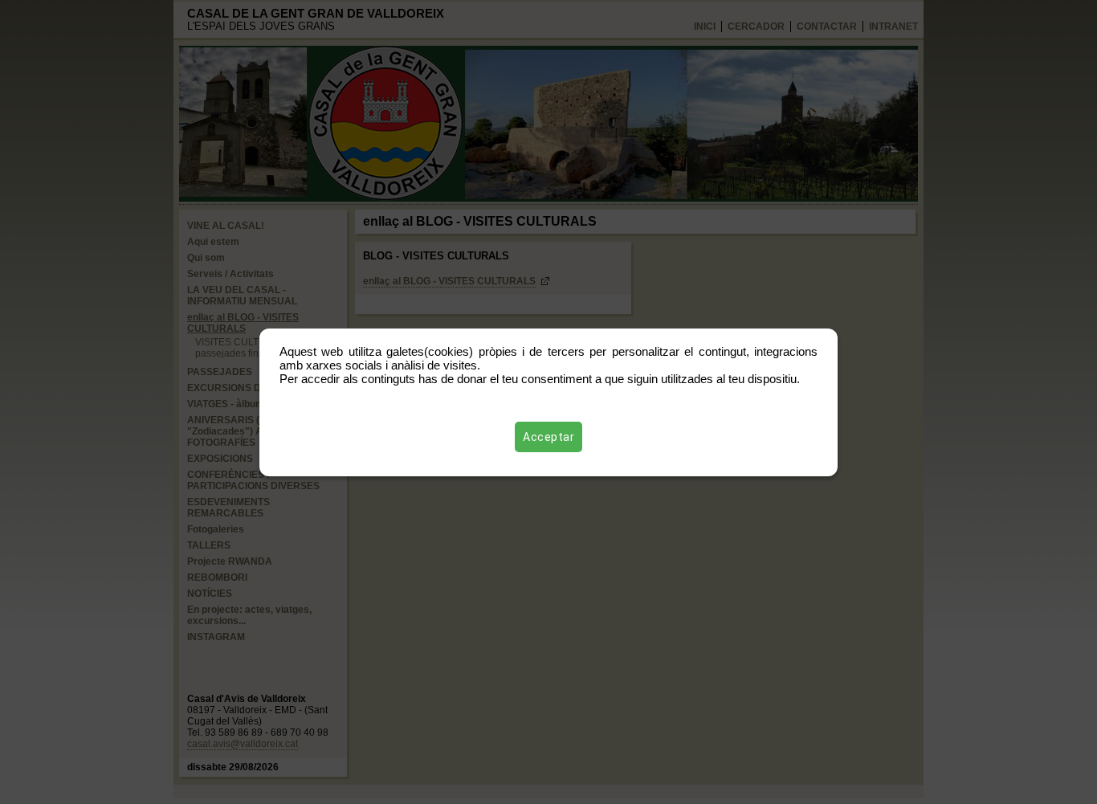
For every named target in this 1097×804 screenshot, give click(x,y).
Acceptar (548, 437)
